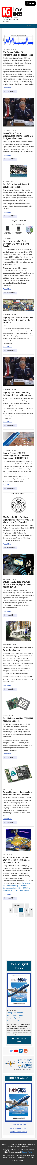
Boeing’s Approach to (15, 1013)
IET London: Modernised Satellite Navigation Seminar (18, 649)
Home (4, 1144)
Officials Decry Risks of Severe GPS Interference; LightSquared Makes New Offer (17, 584)
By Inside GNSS (9, 91)
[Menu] (33, 3)
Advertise (25, 1147)
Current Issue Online (18, 1125)
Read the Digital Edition (19, 966)
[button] (31, 26)
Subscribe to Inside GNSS (19, 1040)
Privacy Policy (27, 1152)
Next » (29, 915)
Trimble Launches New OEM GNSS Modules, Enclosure (18, 720)
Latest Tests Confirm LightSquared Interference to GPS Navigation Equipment (18, 136)
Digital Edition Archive (18, 1132)
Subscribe (31, 1144)
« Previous (18, 905)
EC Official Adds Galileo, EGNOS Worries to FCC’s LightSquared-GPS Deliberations (17, 860)
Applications (12, 1144)
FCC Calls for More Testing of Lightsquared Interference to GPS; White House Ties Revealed (18, 520)
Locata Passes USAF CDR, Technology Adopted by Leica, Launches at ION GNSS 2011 (16, 456)
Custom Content (14, 1147)
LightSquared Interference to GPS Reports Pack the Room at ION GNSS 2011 (18, 320)
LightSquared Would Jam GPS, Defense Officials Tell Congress (17, 394)
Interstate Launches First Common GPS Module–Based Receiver (16, 244)
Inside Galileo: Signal (15, 1015)
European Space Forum (15, 1018)
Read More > (7, 88)
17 (22, 915)
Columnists (22, 1144)
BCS (23, 1161)
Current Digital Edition (18, 1128)
